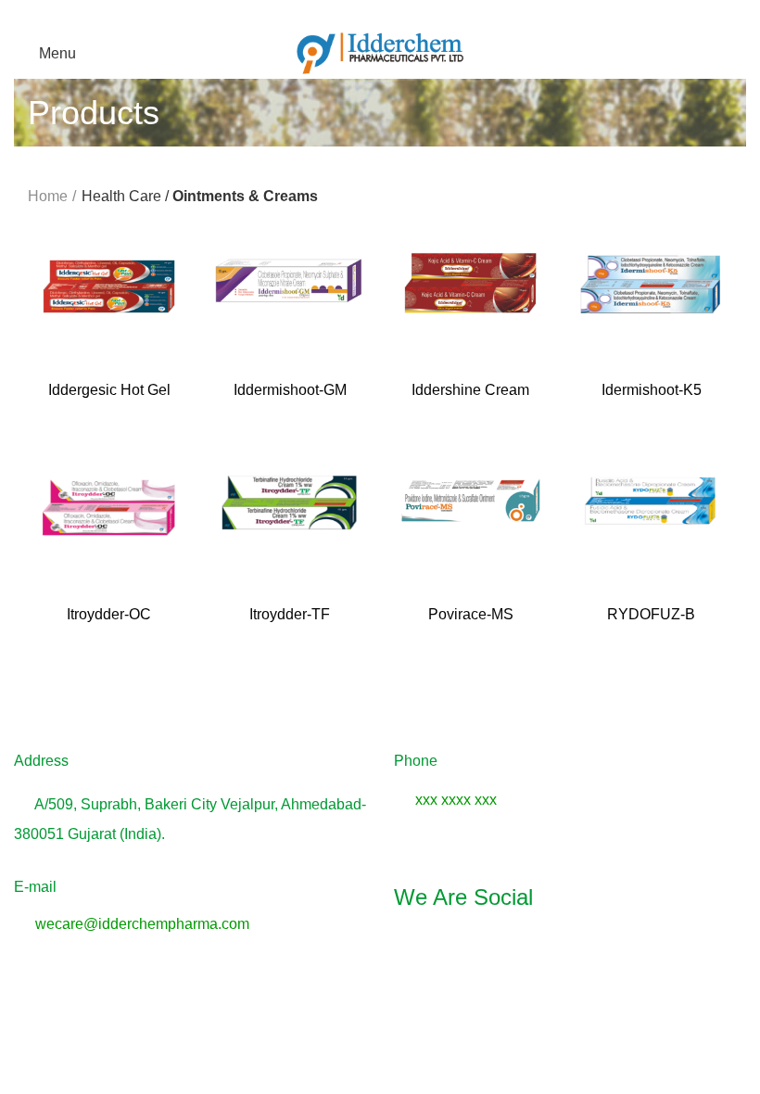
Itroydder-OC (109, 614)
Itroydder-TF (289, 614)
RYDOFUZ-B (651, 614)
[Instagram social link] (570, 949)
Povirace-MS (470, 614)
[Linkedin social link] (614, 949)
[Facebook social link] (525, 949)
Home (48, 196)
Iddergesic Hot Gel (109, 390)
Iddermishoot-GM (290, 390)
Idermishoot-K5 (652, 390)
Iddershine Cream (470, 390)
